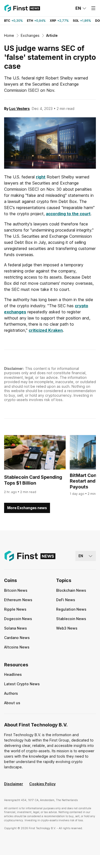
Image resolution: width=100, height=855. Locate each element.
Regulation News (71, 609)
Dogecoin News (18, 619)
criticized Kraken (46, 330)
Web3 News (66, 628)
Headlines (13, 674)
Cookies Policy (42, 784)
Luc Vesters (19, 108)
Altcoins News (16, 647)
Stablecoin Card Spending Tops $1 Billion (33, 480)
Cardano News (17, 637)
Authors (11, 693)
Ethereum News (18, 600)
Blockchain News (71, 590)
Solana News (15, 628)
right (40, 176)
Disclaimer (13, 784)
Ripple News (15, 609)
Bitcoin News (15, 590)
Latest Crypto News (22, 684)
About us (12, 703)
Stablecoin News (71, 619)
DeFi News (65, 600)
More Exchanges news (27, 508)
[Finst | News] (22, 8)
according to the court (68, 213)
